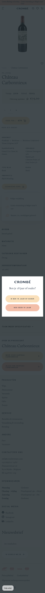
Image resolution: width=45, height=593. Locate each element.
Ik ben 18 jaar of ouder (22, 299)
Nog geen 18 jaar (22, 307)
